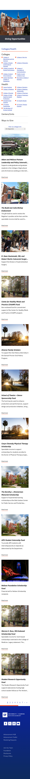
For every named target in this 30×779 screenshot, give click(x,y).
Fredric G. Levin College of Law (21, 74)
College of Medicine (8, 89)
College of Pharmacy (22, 93)
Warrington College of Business (22, 78)
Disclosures (7, 753)
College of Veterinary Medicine (22, 96)
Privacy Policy (7, 756)
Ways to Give (7, 120)
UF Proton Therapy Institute (22, 105)
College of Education (22, 63)
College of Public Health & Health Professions (7, 97)
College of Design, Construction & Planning (8, 64)
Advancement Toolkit (10, 737)
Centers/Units (8, 114)
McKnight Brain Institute (7, 101)
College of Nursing (8, 93)
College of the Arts (22, 57)
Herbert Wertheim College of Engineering (8, 79)
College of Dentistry (22, 87)
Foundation (7, 751)
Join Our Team (8, 748)
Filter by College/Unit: (15, 127)
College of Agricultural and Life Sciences (8, 59)
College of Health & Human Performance (8, 69)
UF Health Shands (22, 100)
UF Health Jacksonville (6, 105)
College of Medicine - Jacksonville (22, 90)
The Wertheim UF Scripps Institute (8, 109)
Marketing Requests (9, 740)
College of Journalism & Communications (21, 70)
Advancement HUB (9, 734)
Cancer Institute (7, 87)
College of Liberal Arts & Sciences (8, 74)
